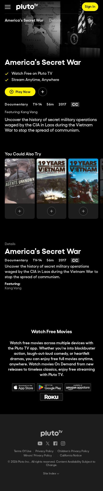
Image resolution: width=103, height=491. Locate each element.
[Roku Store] (51, 397)
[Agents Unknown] (20, 189)
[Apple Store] (23, 387)
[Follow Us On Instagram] (63, 443)
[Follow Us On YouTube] (40, 443)
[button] (7, 7)
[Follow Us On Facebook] (55, 443)
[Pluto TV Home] (27, 6)
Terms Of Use (22, 451)
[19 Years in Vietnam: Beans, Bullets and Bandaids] (83, 189)
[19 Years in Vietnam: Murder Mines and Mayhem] (52, 189)
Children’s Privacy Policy (73, 451)
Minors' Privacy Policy (38, 455)
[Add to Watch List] (42, 91)
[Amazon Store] (78, 387)
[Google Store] (50, 387)
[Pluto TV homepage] (52, 433)
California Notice (71, 455)
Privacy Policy (44, 451)
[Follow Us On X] (47, 443)
